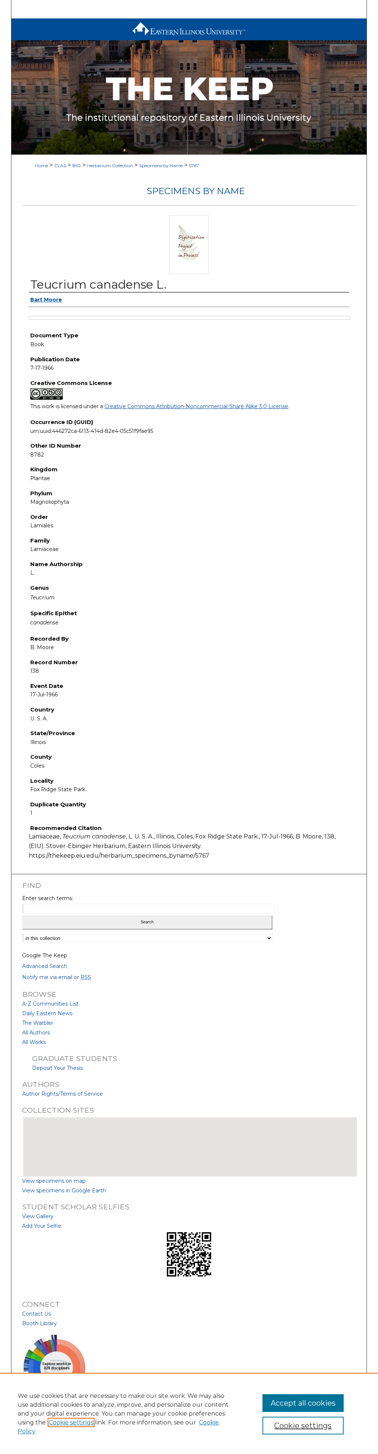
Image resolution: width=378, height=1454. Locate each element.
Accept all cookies (303, 1403)
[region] (189, 1413)
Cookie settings (71, 1422)
